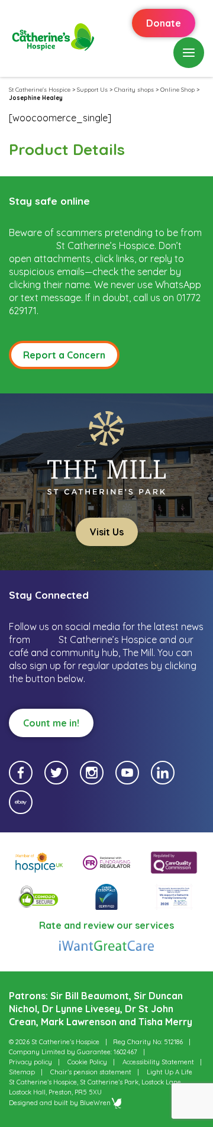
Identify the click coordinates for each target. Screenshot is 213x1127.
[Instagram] (92, 772)
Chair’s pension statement (90, 1072)
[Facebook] (21, 772)
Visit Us (107, 532)
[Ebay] (21, 802)
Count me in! (51, 723)
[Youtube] (127, 772)
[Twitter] (56, 772)
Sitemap (22, 1072)
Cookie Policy (87, 1062)
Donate (163, 23)
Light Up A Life (169, 1072)
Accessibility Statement (158, 1062)
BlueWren (95, 1103)
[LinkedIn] (163, 772)
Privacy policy (30, 1062)
